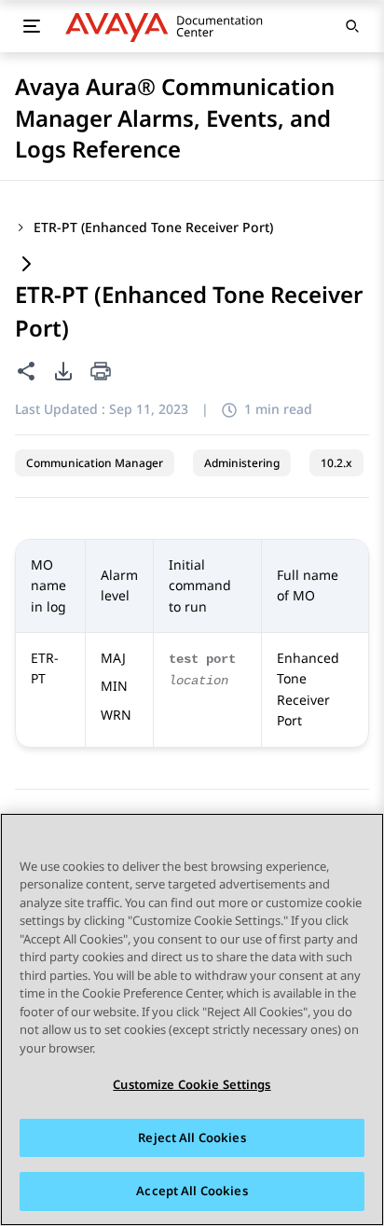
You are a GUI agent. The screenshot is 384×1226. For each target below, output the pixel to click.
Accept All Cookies (191, 1190)
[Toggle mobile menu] (31, 26)
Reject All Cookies (191, 1137)
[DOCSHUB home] (169, 26)
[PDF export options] (63, 371)
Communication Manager (94, 463)
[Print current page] (100, 372)
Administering (242, 463)
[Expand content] (26, 265)
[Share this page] (26, 371)
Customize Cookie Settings (191, 1084)
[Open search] (352, 26)
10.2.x (336, 463)
